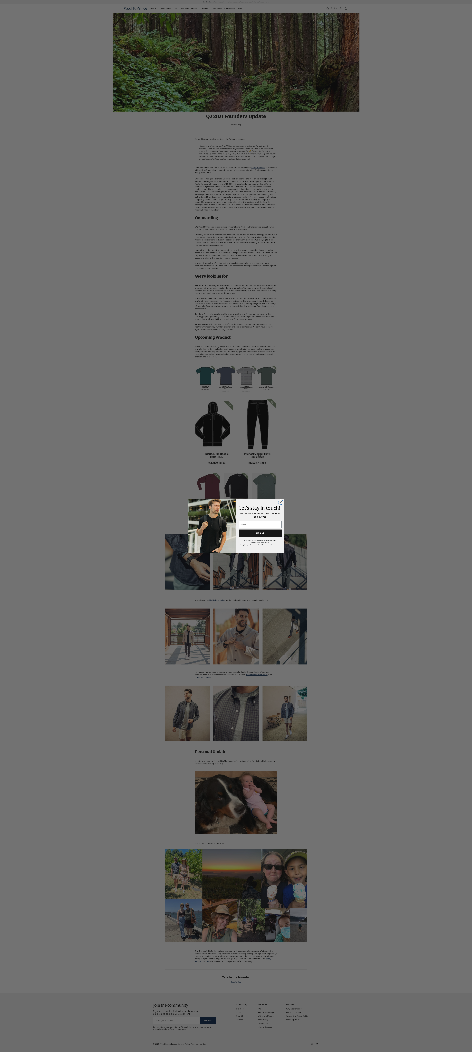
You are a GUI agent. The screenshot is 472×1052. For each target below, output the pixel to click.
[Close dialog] (280, 502)
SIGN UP (260, 533)
